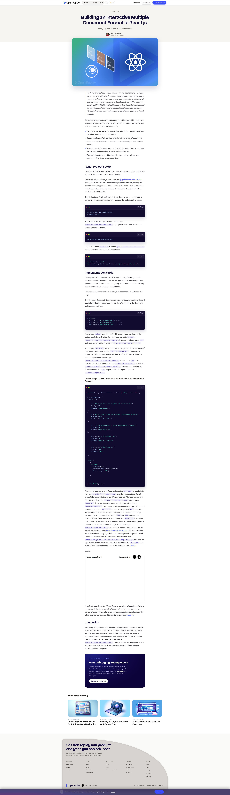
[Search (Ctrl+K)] (106, 2)
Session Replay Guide (112, 770)
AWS (87, 764)
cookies (113, 792)
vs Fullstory (129, 764)
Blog (107, 767)
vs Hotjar (128, 772)
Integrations (69, 770)
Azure (87, 767)
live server (130, 615)
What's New (69, 764)
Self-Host (147, 3)
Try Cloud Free (160, 3)
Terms (147, 767)
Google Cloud (89, 770)
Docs (101, 3)
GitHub (132, 546)
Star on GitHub (99, 681)
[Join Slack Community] (150, 776)
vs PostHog (129, 770)
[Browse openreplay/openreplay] (147, 776)
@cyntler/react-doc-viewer (130, 180)
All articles (116, 11)
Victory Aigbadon (116, 33)
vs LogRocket (130, 767)
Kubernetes (89, 772)
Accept (159, 792)
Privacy (148, 770)
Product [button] (86, 3)
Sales (147, 764)
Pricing (95, 3)
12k (113, 2)
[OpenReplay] (73, 785)
